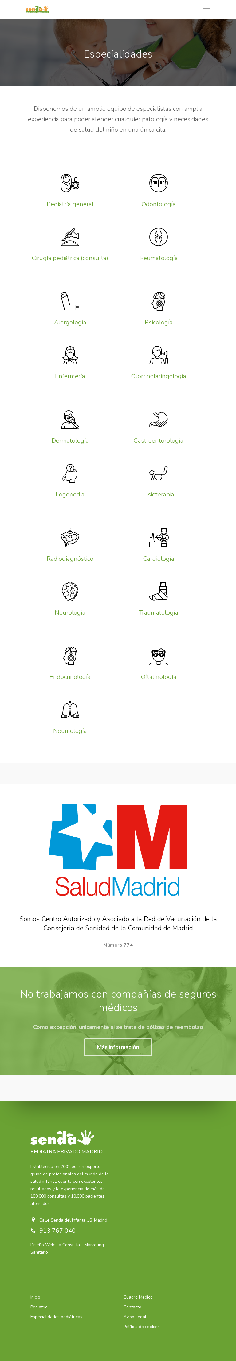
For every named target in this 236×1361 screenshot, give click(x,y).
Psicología (159, 322)
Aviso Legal (135, 1317)
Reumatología (159, 258)
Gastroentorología (158, 440)
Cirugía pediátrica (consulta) (70, 258)
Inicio (35, 1297)
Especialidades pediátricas (56, 1317)
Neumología (70, 731)
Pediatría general (70, 204)
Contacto (132, 1307)
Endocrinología (70, 677)
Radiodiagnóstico (70, 559)
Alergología (70, 322)
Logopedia (70, 494)
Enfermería (70, 376)
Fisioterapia (158, 494)
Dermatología (70, 440)
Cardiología (158, 559)
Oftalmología (158, 677)
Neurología (70, 612)
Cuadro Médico (138, 1297)
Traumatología (158, 612)
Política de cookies (142, 1327)
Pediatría (39, 1307)
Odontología (159, 204)
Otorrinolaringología (158, 376)
